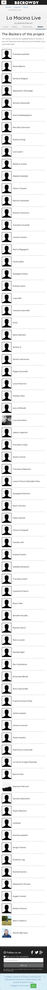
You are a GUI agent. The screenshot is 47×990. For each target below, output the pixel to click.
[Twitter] (36, 952)
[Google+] (41, 952)
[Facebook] (32, 952)
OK (33, 986)
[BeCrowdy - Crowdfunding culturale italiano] (27, 2)
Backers (40, 27)
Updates (14, 27)
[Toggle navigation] (4, 2)
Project (5, 27)
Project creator (28, 27)
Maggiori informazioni (20, 985)
